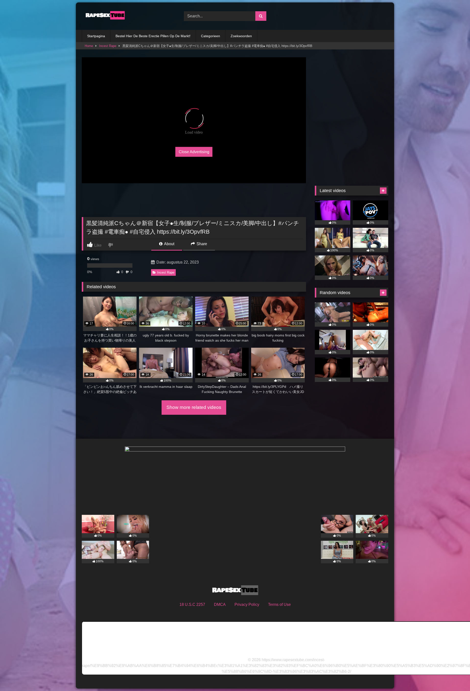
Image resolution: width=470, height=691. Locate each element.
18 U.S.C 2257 (192, 604)
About (168, 244)
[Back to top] (454, 676)
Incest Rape (107, 46)
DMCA (220, 604)
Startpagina (96, 36)
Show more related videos (193, 407)
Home (89, 46)
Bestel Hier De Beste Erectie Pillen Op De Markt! (153, 36)
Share (201, 244)
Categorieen (210, 36)
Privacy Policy (247, 604)
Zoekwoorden (241, 36)
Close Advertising (194, 152)
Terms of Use (279, 604)
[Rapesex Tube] (104, 16)
